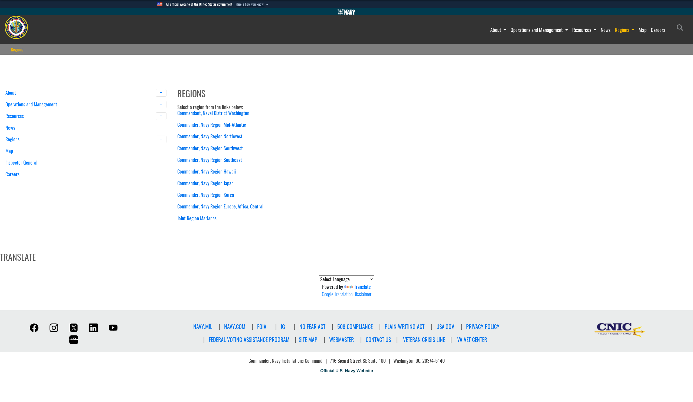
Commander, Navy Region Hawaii (206, 171)
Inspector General (21, 162)
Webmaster (341, 339)
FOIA (261, 326)
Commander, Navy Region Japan (205, 183)
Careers (658, 29)
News (605, 29)
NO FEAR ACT (312, 326)
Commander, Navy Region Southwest (210, 148)
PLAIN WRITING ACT (404, 326)
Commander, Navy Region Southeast (209, 159)
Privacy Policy (482, 326)
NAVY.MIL (202, 326)
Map (642, 29)
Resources (582, 29)
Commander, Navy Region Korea (205, 194)
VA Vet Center (472, 339)
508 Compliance (355, 326)
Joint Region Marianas (197, 218)
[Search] (34, 183)
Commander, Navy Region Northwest (210, 136)
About (496, 29)
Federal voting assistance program (249, 339)
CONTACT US (378, 339)
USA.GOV (445, 326)
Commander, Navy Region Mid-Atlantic (211, 124)
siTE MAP (308, 339)
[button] (252, 4)
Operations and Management (537, 29)
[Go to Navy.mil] (346, 11)
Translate (362, 286)
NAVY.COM (234, 326)
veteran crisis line (424, 339)
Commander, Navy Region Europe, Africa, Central (220, 206)
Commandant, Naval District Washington (213, 113)
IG (283, 326)
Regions (622, 29)
